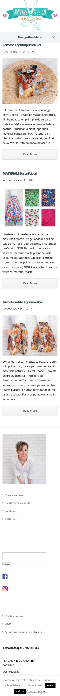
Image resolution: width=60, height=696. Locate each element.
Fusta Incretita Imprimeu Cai (22, 302)
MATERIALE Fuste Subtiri (19, 173)
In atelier (10, 511)
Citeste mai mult (36, 691)
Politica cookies (14, 616)
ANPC (8, 624)
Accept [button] (50, 685)
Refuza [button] (20, 691)
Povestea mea (14, 495)
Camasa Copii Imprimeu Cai (21, 45)
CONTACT (11, 519)
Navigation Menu (30, 37)
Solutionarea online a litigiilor (23, 632)
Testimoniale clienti (17, 503)
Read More (30, 154)
